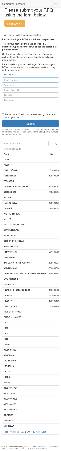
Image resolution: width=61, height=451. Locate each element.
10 (29, 431)
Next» (38, 431)
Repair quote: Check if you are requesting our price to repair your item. (30, 116)
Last (44, 431)
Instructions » (15, 23)
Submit (30, 123)
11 (31, 431)
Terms (44, 448)
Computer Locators (13, 4)
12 (34, 431)
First (6, 431)
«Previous (13, 431)
